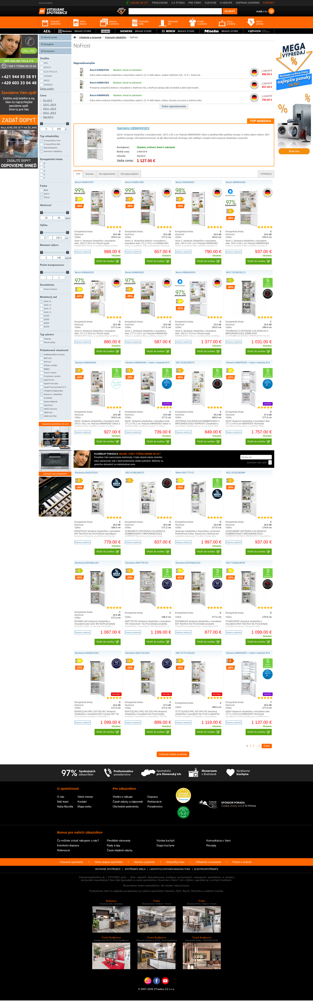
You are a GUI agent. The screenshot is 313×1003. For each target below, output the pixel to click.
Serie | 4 (47, 308)
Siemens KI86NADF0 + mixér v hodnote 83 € (248, 653)
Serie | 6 (47, 305)
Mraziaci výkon (49, 245)
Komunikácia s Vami (218, 840)
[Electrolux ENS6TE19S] (97, 516)
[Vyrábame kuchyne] (238, 772)
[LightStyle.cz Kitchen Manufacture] (55, 497)
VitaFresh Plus (50, 416)
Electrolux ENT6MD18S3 (188, 563)
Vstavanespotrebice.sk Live (55, 424)
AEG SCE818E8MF (235, 472)
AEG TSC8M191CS (235, 272)
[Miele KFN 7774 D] (198, 516)
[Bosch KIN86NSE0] (148, 316)
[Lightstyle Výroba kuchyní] (258, 31)
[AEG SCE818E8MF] (248, 516)
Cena (43, 95)
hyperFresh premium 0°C (55, 387)
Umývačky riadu (175, 862)
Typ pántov (47, 334)
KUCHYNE (210, 2)
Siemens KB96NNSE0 (133, 128)
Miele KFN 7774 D (185, 472)
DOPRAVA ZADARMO (248, 2)
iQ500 (46, 319)
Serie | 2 (47, 312)
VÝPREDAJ (266, 174)
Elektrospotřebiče (206, 869)
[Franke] (105, 31)
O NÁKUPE (226, 2)
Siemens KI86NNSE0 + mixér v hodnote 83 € (147, 362)
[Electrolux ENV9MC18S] (98, 606)
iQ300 (46, 323)
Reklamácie (154, 801)
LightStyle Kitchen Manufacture (170, 869)
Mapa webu (84, 806)
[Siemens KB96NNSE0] (95, 160)
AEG (46, 63)
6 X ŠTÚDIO (178, 2)
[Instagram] (147, 986)
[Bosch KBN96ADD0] (198, 316)
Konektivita (47, 284)
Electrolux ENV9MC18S (87, 563)
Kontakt (82, 801)
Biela (46, 190)
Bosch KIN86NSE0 (134, 272)
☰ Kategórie (47, 44)
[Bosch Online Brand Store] (178, 31)
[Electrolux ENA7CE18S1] (148, 696)
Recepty (211, 845)
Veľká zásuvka (50, 409)
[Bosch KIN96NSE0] (81, 101)
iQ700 (46, 316)
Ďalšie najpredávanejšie (174, 106)
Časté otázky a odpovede (128, 801)
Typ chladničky (49, 136)
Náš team (63, 801)
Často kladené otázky (120, 850)
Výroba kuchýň (165, 840)
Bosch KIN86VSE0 (99, 82)
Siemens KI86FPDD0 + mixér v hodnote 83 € (248, 362)
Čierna (47, 197)
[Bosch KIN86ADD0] (97, 316)
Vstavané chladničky (115, 37)
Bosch (47, 67)
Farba (43, 185)
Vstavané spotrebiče (71, 862)
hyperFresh (49, 380)
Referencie (63, 850)
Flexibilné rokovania (118, 840)
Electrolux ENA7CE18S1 (137, 653)
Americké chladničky (53, 151)
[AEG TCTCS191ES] (198, 696)
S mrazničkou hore (52, 140)
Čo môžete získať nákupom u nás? (78, 840)
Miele (47, 80)
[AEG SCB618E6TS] (147, 516)
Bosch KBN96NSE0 (236, 182)
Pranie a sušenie (242, 862)
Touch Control (50, 373)
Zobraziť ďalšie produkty (173, 754)
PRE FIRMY (194, 2)
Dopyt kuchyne (165, 845)
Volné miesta (85, 796)
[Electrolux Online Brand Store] (75, 31)
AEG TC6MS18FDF (235, 563)
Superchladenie (50, 401)
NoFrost (47, 362)
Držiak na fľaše (50, 365)
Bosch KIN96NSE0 (99, 95)
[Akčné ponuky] (121, 11)
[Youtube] (165, 986)
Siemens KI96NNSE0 (85, 362)
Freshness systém (52, 376)
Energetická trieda (51, 159)
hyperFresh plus (51, 383)
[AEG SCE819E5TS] (198, 406)
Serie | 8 (47, 301)
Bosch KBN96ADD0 (185, 272)
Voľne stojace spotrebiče (109, 862)
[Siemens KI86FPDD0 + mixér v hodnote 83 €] (248, 406)
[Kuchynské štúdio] (202, 772)
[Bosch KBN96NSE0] (248, 226)
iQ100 (46, 327)
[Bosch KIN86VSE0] (81, 88)
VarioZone (48, 405)
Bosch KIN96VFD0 (99, 70)
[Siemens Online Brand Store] (136, 31)
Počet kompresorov (52, 264)
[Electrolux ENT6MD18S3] (198, 606)
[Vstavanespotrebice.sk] (156, 986)
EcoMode (48, 398)
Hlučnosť (46, 205)
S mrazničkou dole (52, 144)
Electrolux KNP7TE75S (136, 563)
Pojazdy (47, 339)
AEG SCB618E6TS (134, 472)
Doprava (152, 796)
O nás (60, 796)
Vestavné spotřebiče (108, 869)
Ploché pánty (49, 342)
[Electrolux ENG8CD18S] (97, 696)
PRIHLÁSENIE (160, 2)
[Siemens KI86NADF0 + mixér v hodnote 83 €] (248, 696)
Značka (44, 58)
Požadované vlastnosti (54, 350)
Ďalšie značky (47, 89)
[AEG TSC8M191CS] (249, 316)
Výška (43, 225)
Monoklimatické (50, 148)
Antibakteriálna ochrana (54, 354)
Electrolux (50, 72)
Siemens (48, 85)
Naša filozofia (65, 806)
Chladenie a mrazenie (90, 37)
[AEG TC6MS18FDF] (249, 606)
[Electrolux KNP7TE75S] (148, 606)
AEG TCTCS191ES (185, 653)
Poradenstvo (154, 806)
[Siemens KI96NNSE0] (97, 406)
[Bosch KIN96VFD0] (81, 76)
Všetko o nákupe (123, 796)
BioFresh (48, 358)
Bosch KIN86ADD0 (84, 272)
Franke (48, 76)
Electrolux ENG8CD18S (87, 653)
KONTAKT (268, 2)
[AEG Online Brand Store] (47, 31)
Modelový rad (48, 296)
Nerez (46, 194)
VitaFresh (48, 412)
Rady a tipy (113, 845)
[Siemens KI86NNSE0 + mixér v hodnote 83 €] (148, 406)
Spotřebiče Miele (135, 869)
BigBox (47, 369)
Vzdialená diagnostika (53, 391)
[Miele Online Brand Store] (221, 31)
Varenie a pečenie (144, 862)
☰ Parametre (48, 51)
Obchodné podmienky (126, 806)
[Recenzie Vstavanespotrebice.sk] (183, 796)
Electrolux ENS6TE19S (86, 472)
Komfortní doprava (68, 845)
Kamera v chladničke (53, 394)
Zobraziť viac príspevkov (55, 474)
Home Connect (50, 289)
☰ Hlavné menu (49, 37)
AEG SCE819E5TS (185, 362)
